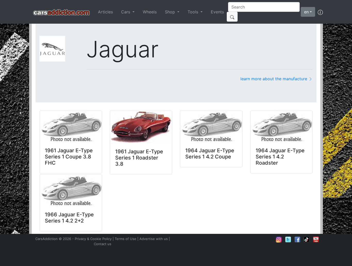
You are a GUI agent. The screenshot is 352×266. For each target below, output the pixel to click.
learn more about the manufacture (274, 78)
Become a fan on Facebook (297, 239)
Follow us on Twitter (288, 239)
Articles (105, 11)
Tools (193, 11)
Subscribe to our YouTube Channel (316, 239)
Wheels (150, 11)
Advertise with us (153, 239)
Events (217, 11)
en (306, 11)
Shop (170, 11)
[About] (320, 12)
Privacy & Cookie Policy (93, 239)
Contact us (102, 244)
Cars (126, 11)
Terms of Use (125, 239)
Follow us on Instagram (279, 239)
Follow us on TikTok (307, 239)
